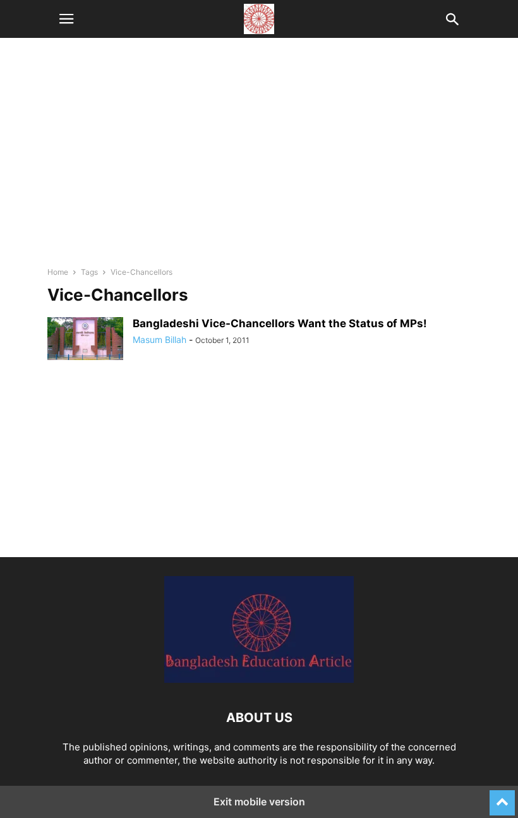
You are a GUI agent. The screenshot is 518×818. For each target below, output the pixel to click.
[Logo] (259, 679)
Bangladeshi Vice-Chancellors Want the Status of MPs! (280, 323)
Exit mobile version (259, 801)
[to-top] (502, 797)
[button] (66, 19)
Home (57, 272)
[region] (259, 158)
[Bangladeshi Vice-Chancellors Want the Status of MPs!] (85, 338)
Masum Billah (159, 339)
